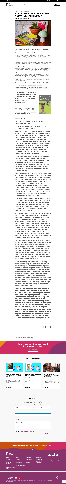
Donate (57, 4)
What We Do (8, 459)
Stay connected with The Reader (25, 445)
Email (50, 327)
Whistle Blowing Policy (9, 481)
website (24, 113)
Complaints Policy (49, 480)
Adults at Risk (20, 480)
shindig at (21, 63)
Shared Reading (22, 4)
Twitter (45, 327)
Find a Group (18, 459)
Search (48, 0)
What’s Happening (39, 4)
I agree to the (25, 431)
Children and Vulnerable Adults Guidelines (29, 480)
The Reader (9, 4)
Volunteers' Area (56, 0)
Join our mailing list (46, 445)
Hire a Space (46, 4)
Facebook (47, 327)
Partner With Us (18, 463)
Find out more (33, 349)
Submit (47, 433)
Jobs (16, 460)
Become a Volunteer (19, 462)
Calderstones (17, 11)
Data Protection (13, 480)
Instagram (57, 454)
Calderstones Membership (30, 460)
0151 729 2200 (9, 0)
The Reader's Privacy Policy (28, 431)
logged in (23, 337)
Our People (7, 460)
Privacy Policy (8, 480)
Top (33, 449)
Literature (21, 11)
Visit (33, 4)
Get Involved (28, 4)
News (51, 4)
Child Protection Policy (41, 480)
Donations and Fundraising (20, 465)
